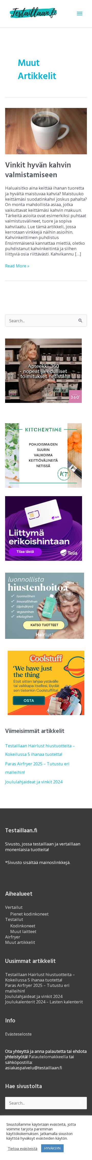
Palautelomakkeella (46, 1054)
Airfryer (12, 937)
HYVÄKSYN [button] (52, 1148)
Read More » (17, 265)
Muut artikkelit (20, 942)
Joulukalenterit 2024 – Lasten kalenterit (44, 1002)
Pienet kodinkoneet (29, 914)
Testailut (14, 919)
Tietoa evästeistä (22, 1148)
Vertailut (13, 907)
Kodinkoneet (22, 926)
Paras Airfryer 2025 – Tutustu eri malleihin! (37, 988)
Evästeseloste (18, 1034)
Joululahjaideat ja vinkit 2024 (33, 782)
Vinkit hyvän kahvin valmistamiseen (38, 170)
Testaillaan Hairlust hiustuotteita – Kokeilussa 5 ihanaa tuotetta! (40, 977)
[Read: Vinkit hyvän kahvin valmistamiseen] (46, 131)
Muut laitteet (23, 931)
